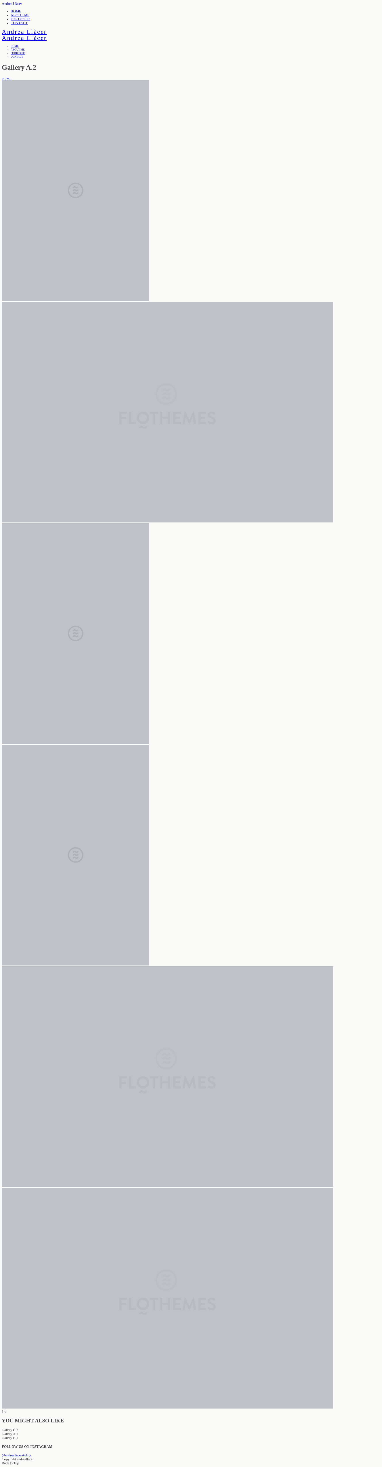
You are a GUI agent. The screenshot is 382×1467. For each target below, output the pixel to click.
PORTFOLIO (20, 19)
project (6, 78)
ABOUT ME (20, 15)
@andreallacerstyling (16, 1455)
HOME (16, 11)
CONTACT (19, 23)
